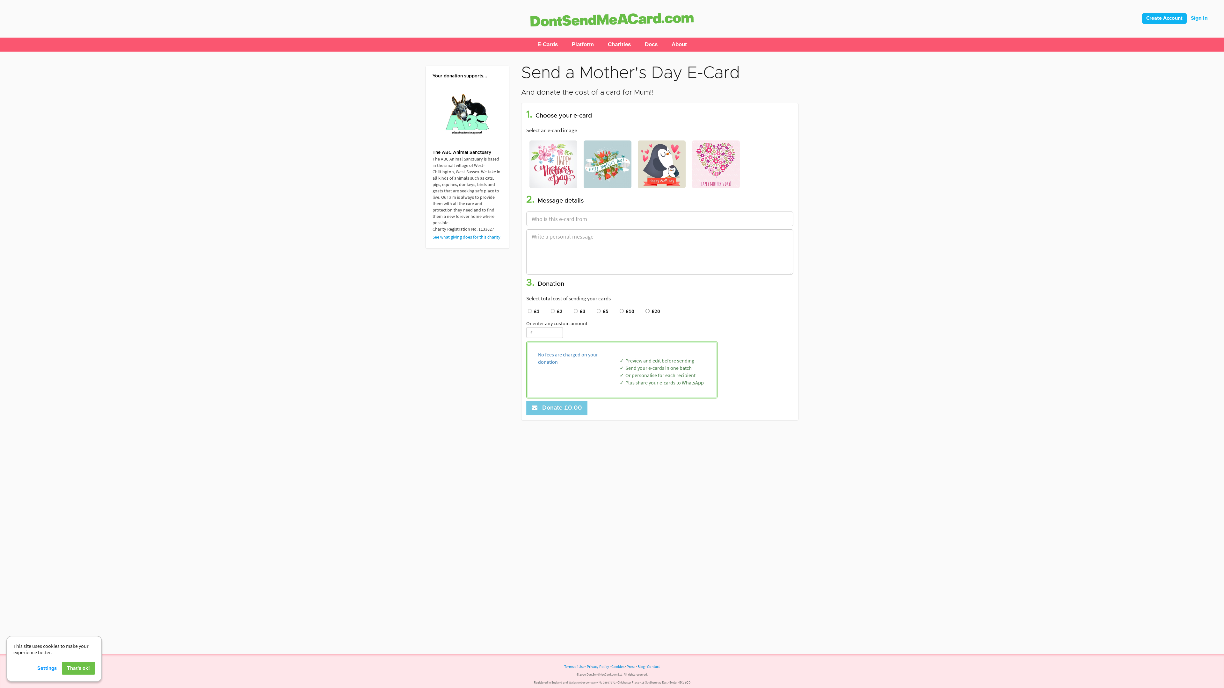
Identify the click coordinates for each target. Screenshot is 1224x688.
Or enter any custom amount (556, 323)
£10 (629, 311)
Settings (47, 668)
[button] (547, 45)
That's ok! (78, 668)
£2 (559, 311)
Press (631, 666)
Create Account (1164, 18)
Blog (641, 666)
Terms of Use (574, 666)
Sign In (1199, 18)
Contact (653, 666)
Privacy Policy (598, 666)
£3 (582, 311)
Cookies (617, 666)
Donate (560, 408)
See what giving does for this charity (466, 237)
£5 (604, 311)
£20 (655, 311)
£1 (536, 311)
